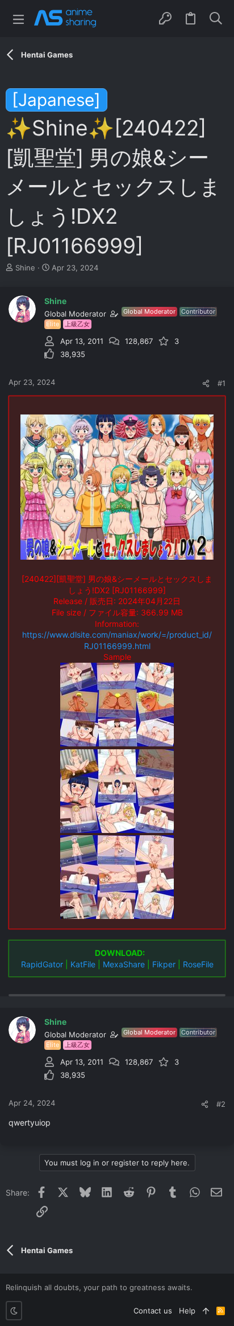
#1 (221, 383)
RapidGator (42, 964)
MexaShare (124, 964)
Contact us (152, 1310)
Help (187, 1310)
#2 (220, 1104)
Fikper (164, 964)
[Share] (206, 383)
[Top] (206, 1310)
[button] (18, 18)
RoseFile (198, 964)
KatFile (82, 964)
